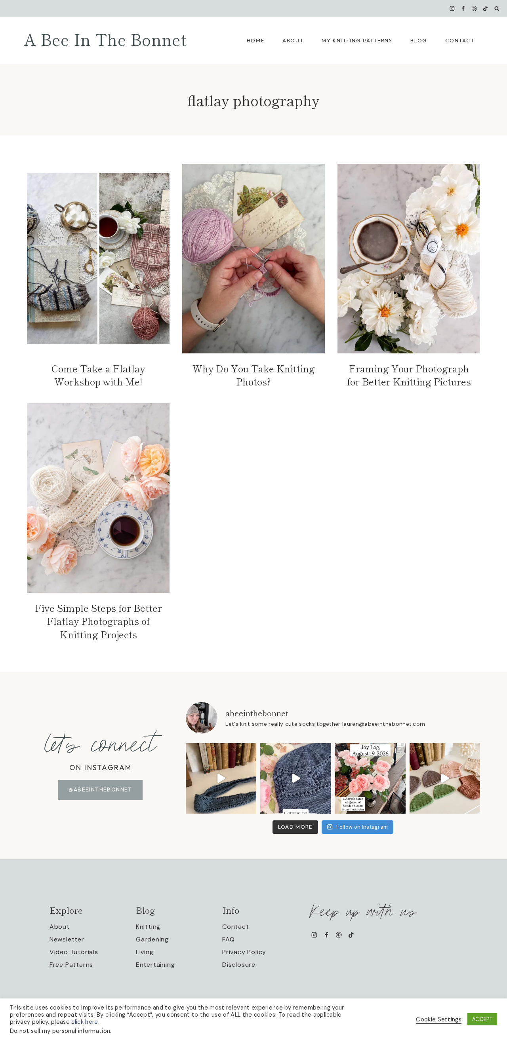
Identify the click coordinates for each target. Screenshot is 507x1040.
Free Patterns (71, 964)
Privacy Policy (244, 952)
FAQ (228, 939)
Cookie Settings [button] (438, 1019)
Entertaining (155, 964)
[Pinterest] (474, 8)
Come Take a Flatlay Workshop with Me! (98, 375)
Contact (459, 40)
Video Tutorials (74, 952)
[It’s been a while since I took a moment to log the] (370, 778)
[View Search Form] (497, 8)
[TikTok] (485, 8)
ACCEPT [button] (482, 1019)
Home (256, 40)
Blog (418, 40)
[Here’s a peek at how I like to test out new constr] (445, 778)
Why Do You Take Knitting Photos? (254, 375)
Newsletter (67, 939)
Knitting (148, 926)
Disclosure (238, 964)
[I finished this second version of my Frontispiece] (221, 778)
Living (145, 952)
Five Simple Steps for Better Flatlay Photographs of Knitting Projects (98, 621)
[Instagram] (452, 8)
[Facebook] (463, 8)
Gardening (152, 939)
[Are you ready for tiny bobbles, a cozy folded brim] (295, 778)
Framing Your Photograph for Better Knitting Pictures (409, 375)
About (292, 40)
